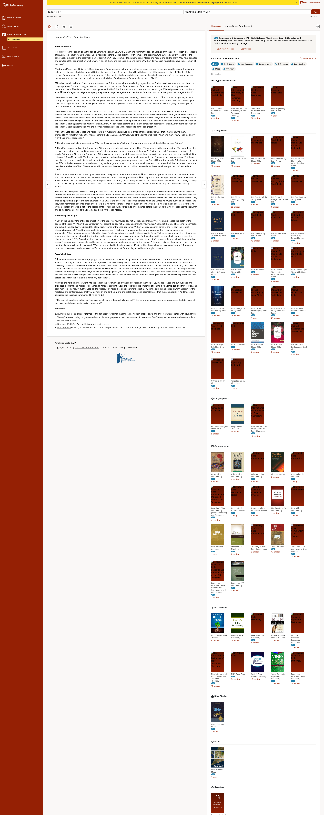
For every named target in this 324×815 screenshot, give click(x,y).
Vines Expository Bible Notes (278, 109)
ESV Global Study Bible (238, 160)
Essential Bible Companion (297, 475)
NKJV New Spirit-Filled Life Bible (218, 346)
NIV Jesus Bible (237, 233)
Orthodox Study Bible (218, 382)
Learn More (246, 49)
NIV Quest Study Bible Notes (258, 234)
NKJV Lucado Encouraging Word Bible (259, 310)
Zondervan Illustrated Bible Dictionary (258, 110)
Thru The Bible (277, 547)
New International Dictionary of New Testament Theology (239, 112)
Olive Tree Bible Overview (218, 548)
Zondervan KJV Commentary (237, 584)
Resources (216, 26)
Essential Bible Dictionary (257, 636)
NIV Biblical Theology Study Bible (237, 199)
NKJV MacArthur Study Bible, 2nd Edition (278, 310)
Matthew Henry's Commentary (278, 509)
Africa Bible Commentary (216, 475)
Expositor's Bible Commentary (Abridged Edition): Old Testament (219, 511)
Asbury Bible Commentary (236, 475)
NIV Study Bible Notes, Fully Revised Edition (297, 235)
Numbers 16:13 (64, 313)
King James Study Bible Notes (278, 160)
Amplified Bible (62, 343)
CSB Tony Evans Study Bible (217, 160)
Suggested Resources (225, 80)
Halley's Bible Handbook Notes (238, 509)
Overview (219, 787)
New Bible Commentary (296, 509)
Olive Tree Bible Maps (218, 771)
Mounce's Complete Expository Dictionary (295, 639)
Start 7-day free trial (225, 49)
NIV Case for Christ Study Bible (259, 198)
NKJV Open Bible (238, 674)
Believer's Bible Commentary (257, 475)
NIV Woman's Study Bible (236, 271)
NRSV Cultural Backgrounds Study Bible (299, 347)
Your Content (245, 26)
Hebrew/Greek (231, 26)
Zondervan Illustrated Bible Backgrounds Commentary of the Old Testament (219, 588)
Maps (217, 741)
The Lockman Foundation (87, 347)
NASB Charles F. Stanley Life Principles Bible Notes (298, 162)
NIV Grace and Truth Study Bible (218, 234)
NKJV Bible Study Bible (218, 725)
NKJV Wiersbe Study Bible (257, 346)
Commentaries (221, 446)
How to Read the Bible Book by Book (259, 509)
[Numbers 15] (48, 184)
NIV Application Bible (217, 198)
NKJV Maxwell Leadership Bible (298, 309)
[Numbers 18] (204, 184)
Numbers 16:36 (64, 324)
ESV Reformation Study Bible (258, 160)
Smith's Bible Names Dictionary (258, 675)
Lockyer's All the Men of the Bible (278, 636)
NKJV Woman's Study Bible (277, 346)
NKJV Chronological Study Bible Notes (299, 271)
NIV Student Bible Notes (278, 234)
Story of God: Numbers (236, 548)
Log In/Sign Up (312, 2)
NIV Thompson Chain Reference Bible (218, 272)
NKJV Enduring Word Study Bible (218, 309)
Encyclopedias (221, 398)
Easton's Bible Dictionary (237, 636)
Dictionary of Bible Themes (219, 636)
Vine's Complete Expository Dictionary (278, 676)
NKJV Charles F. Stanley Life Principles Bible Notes (277, 273)
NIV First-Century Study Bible (298, 198)
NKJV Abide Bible (258, 270)
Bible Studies (220, 696)
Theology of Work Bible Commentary (259, 548)
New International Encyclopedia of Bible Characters (259, 428)
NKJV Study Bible (238, 345)
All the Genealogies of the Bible (219, 427)
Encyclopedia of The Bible (238, 427)
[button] (309, 2)
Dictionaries (220, 607)
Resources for (225, 58)
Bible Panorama (278, 474)
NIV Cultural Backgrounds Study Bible (219, 110)
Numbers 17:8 (64, 327)
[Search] (315, 11)
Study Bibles (220, 130)
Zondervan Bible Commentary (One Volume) (299, 549)
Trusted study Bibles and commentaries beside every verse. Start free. (173, 2)
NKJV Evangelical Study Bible (238, 309)
